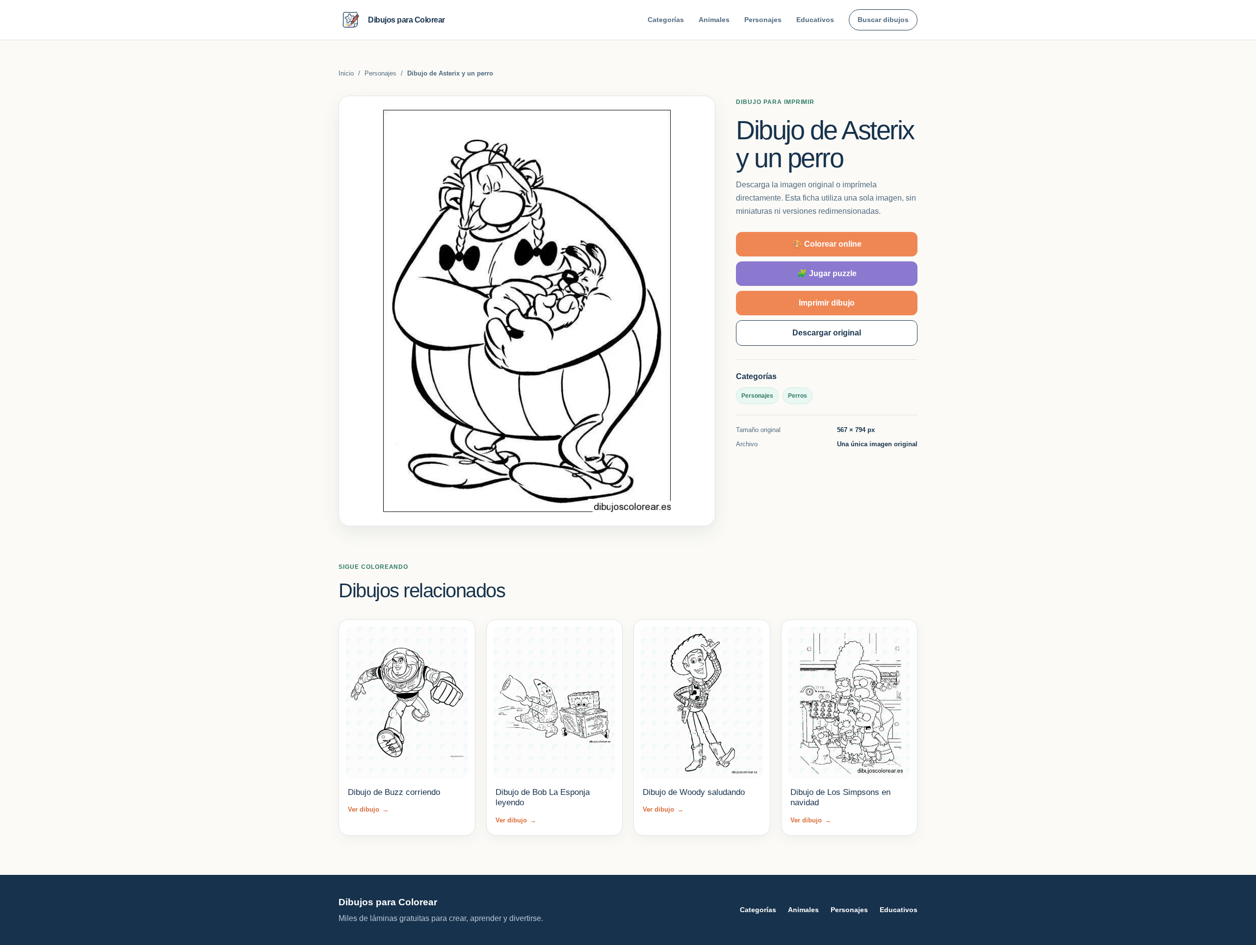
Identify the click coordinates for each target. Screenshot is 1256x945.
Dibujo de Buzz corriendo (394, 792)
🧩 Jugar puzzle (827, 273)
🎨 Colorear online (827, 244)
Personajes (763, 20)
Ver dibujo (368, 809)
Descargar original (826, 333)
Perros (797, 395)
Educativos (815, 20)
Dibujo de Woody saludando (694, 792)
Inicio (346, 73)
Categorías (666, 20)
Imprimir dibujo (827, 303)
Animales (714, 20)
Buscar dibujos (883, 20)
